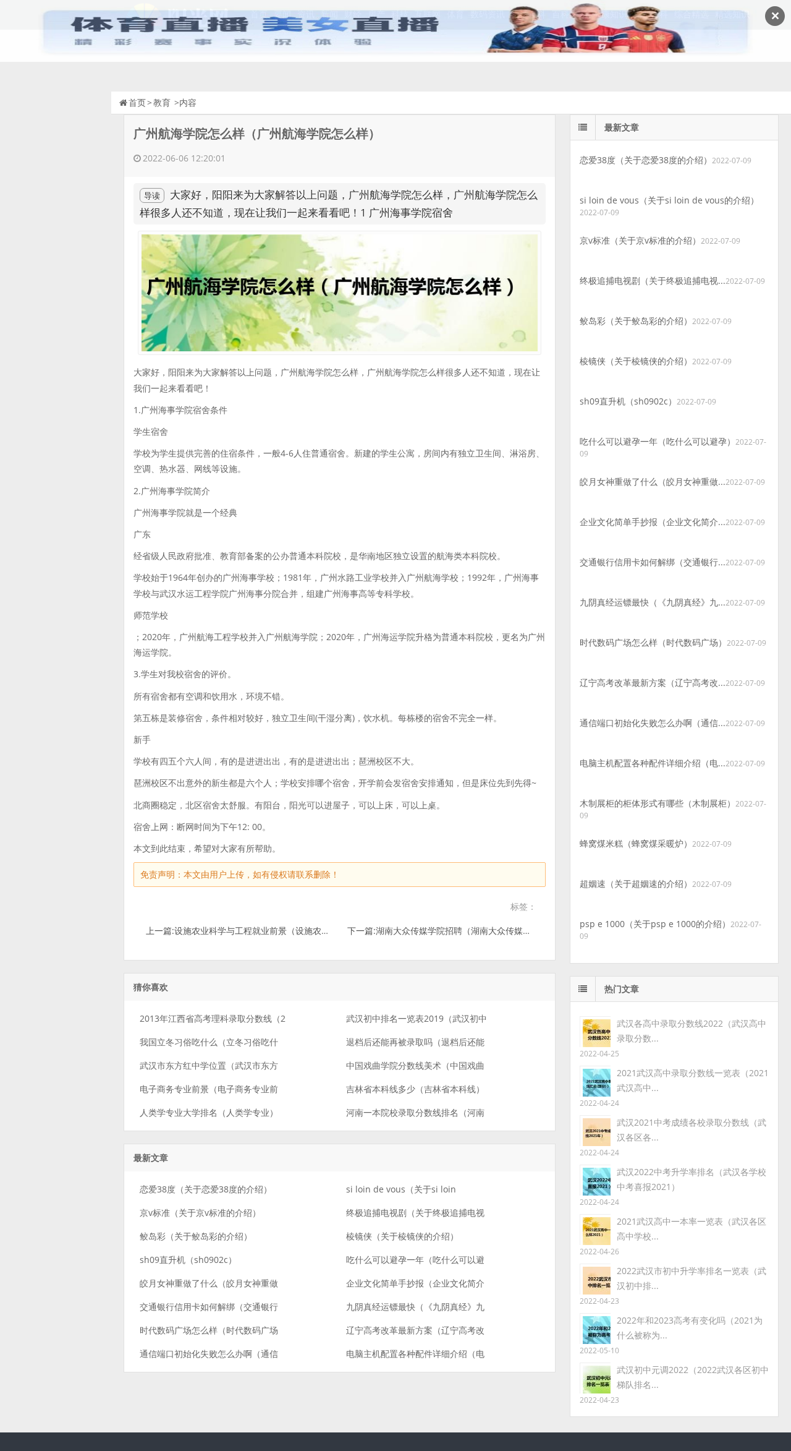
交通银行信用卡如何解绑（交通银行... (652, 562)
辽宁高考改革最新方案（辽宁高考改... (652, 682)
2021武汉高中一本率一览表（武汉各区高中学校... (691, 1228)
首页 (137, 102)
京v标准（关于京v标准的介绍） (200, 1212)
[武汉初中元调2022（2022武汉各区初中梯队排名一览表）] (595, 1377)
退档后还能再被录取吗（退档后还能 (415, 1042)
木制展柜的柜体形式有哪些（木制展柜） (657, 803)
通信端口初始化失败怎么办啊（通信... (652, 723)
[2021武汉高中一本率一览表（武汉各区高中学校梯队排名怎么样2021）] (595, 1228)
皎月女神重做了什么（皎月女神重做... (652, 481)
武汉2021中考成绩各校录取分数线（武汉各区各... (691, 1129)
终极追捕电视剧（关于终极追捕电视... (652, 280)
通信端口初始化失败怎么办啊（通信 (209, 1353)
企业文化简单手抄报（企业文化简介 (415, 1283)
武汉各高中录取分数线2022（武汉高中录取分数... (691, 1030)
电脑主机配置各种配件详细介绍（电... (652, 763)
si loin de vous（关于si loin (401, 1189)
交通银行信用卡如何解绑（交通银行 (209, 1306)
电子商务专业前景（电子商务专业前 (209, 1089)
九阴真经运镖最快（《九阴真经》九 (415, 1306)
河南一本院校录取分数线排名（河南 (415, 1112)
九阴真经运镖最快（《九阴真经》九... (652, 602)
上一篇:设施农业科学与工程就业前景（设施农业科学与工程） (264, 930)
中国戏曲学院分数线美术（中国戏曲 (415, 1065)
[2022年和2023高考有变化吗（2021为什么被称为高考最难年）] (595, 1327)
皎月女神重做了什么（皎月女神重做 (209, 1283)
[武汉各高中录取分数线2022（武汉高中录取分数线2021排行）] (595, 1030)
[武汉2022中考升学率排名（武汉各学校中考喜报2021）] (595, 1179)
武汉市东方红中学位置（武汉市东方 (209, 1065)
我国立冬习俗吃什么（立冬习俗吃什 (209, 1042)
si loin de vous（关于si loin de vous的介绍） (669, 200)
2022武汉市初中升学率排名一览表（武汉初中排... (691, 1278)
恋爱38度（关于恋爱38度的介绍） (206, 1189)
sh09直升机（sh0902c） (188, 1259)
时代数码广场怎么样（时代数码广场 (209, 1330)
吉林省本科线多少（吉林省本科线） (415, 1089)
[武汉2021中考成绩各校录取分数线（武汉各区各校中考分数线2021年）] (595, 1129)
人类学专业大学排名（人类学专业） (209, 1112)
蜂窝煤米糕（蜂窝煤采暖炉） (636, 843)
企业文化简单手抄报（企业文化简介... (652, 522)
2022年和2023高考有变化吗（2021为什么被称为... (690, 1327)
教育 (162, 102)
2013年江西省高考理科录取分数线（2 (213, 1018)
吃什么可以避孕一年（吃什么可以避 (415, 1259)
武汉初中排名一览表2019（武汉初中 (416, 1018)
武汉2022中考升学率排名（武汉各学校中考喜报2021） (691, 1179)
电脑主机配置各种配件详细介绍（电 (415, 1353)
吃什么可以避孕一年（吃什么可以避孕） (657, 441)
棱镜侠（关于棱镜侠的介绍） (402, 1236)
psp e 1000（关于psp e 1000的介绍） (655, 924)
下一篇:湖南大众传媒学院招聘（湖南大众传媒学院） (448, 930)
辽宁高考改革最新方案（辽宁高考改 (415, 1330)
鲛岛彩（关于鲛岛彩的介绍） (196, 1236)
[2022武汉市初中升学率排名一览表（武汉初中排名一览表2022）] (595, 1278)
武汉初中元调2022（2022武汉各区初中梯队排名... (693, 1377)
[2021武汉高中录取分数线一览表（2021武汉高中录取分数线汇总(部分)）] (595, 1080)
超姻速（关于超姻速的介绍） (636, 883)
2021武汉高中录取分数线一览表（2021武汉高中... (693, 1080)
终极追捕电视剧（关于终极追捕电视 (415, 1212)
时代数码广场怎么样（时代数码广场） (653, 642)
